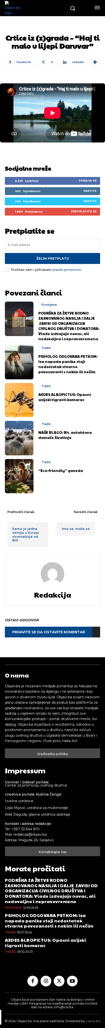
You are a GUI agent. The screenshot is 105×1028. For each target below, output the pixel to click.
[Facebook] (32, 981)
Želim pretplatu (52, 258)
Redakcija (52, 594)
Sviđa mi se (88, 180)
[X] (59, 981)
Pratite (90, 191)
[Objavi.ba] (35, 8)
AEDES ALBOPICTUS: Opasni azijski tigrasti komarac (64, 397)
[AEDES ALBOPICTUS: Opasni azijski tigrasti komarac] (19, 400)
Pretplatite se (84, 211)
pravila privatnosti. (67, 270)
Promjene (49, 304)
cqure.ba (93, 1021)
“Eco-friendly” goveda (60, 470)
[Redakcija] (52, 574)
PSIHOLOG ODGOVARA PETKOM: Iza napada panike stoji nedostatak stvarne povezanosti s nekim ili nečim (67, 364)
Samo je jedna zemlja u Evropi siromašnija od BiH (25, 534)
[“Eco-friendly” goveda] (19, 476)
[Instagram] (46, 981)
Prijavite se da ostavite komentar (48, 632)
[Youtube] (72, 981)
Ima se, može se (76, 529)
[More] (95, 62)
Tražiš (46, 348)
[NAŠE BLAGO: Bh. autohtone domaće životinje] (19, 438)
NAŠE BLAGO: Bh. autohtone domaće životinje (65, 435)
